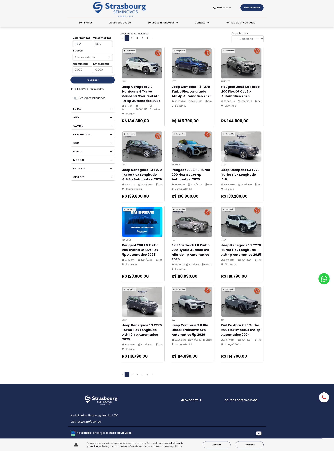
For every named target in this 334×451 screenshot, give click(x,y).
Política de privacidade (240, 22)
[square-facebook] (244, 433)
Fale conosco (252, 7)
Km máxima (101, 64)
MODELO (78, 160)
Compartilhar (130, 51)
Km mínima (80, 64)
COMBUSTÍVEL (82, 134)
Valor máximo (102, 38)
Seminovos (86, 22)
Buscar (78, 51)
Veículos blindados (92, 98)
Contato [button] (200, 22)
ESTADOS (79, 168)
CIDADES (78, 177)
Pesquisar (93, 80)
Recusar (250, 444)
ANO (76, 117)
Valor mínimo (81, 38)
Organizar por (240, 33)
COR (76, 143)
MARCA (77, 151)
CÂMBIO (78, 126)
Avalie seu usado (120, 22)
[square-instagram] (252, 433)
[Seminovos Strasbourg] (119, 9)
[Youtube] (260, 433)
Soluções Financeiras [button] (161, 22)
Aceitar (216, 444)
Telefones (222, 7)
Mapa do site (189, 400)
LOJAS (77, 109)
